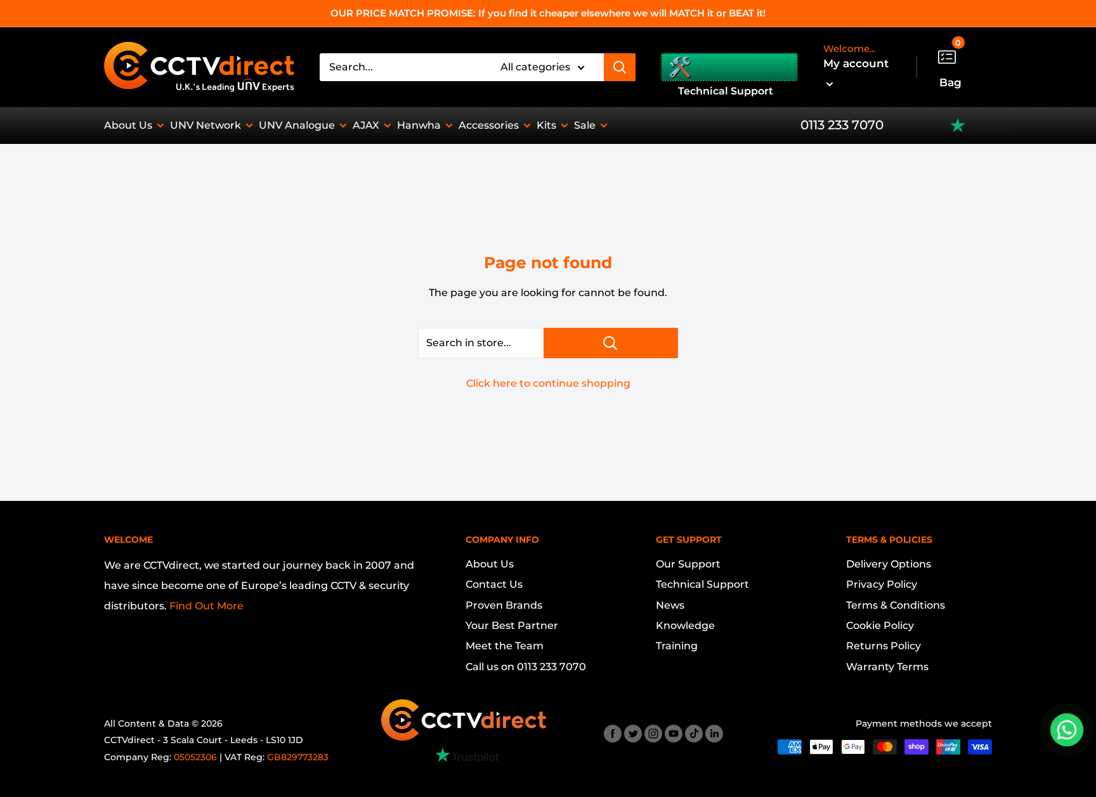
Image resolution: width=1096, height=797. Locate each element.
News (670, 605)
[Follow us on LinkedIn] (714, 733)
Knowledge (685, 625)
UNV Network (205, 125)
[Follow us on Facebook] (613, 733)
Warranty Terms (887, 667)
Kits (546, 125)
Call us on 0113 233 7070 (526, 667)
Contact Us (494, 584)
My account (856, 63)
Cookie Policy (880, 625)
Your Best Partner (512, 625)
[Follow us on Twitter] (633, 733)
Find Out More (206, 606)
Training (677, 646)
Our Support (688, 564)
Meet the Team (505, 646)
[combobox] (402, 67)
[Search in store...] (611, 343)
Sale (585, 125)
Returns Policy (883, 646)
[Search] (620, 67)
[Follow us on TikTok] (694, 733)
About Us (128, 125)
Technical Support (702, 584)
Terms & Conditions (895, 605)
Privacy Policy (881, 584)
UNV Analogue (297, 125)
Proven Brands (504, 605)
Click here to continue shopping (548, 383)
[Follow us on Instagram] (653, 733)
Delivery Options (888, 564)
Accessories (489, 125)
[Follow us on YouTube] (673, 733)
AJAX (366, 125)
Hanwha (419, 125)
